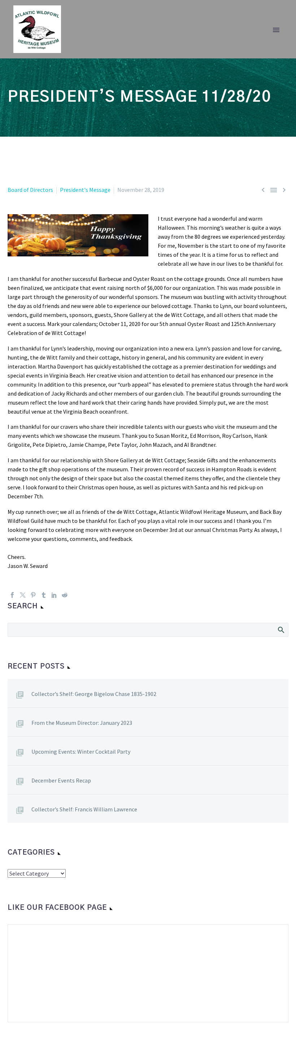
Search (280, 629)
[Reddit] (65, 595)
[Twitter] (23, 595)
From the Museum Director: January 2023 (81, 722)
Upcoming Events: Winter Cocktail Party (80, 751)
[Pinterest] (33, 595)
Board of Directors (30, 189)
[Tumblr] (44, 595)
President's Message (85, 189)
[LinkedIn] (54, 595)
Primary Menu (276, 30)
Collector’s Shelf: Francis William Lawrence (84, 809)
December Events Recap (61, 780)
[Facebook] (12, 595)
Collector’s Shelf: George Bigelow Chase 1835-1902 (93, 693)
